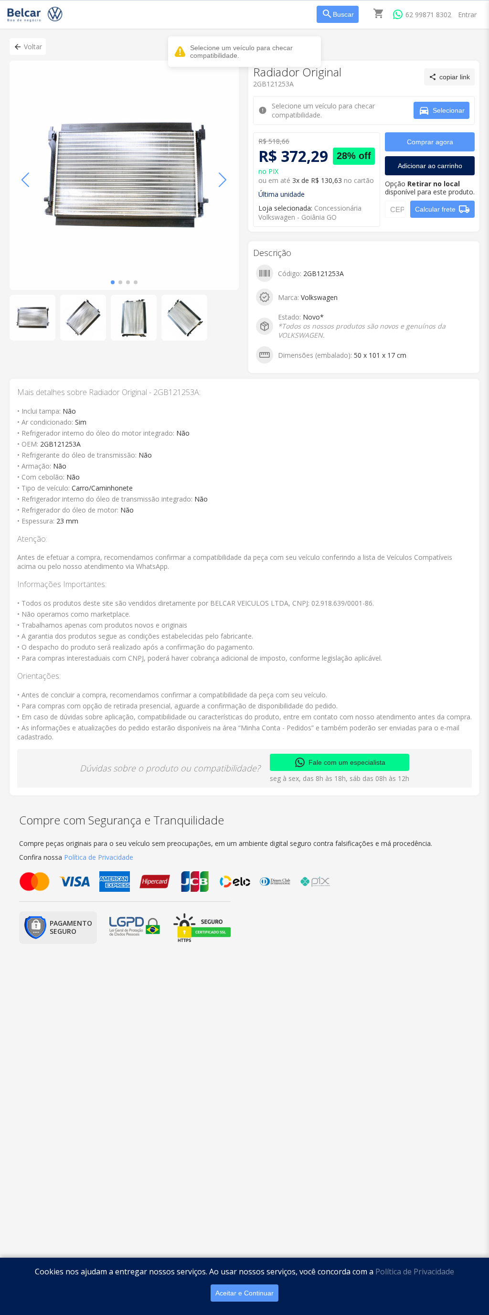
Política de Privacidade (414, 1271)
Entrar (467, 14)
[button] (28, 46)
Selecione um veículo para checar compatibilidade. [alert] (241, 51)
